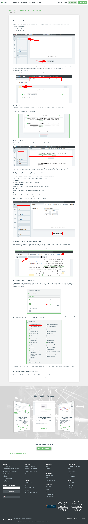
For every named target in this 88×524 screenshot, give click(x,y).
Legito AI (5, 476)
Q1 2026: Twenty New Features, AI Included (66, 417)
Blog (47, 477)
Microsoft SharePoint (50, 488)
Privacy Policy (29, 518)
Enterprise (48, 466)
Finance (26, 475)
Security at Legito (71, 476)
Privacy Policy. (37, 519)
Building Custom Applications (10, 471)
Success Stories (71, 471)
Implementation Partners (73, 475)
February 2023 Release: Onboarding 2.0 (22, 417)
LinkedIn (70, 518)
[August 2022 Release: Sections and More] (44, 49)
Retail (26, 485)
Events (69, 473)
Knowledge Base (49, 475)
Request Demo (72, 2)
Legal (26, 470)
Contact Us (70, 485)
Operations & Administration (31, 468)
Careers (69, 489)
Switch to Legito (6, 481)
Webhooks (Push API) (50, 494)
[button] (6, 417)
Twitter (83, 518)
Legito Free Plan (6, 475)
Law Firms (27, 489)
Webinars (70, 470)
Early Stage (48, 470)
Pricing (4, 480)
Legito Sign (6, 473)
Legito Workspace (6, 466)
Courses (70, 468)
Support (70, 484)
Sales (26, 473)
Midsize (48, 468)
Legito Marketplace (7, 478)
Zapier (47, 489)
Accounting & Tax (28, 490)
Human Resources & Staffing (31, 471)
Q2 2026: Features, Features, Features (44, 417)
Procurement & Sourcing (30, 466)
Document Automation (9, 470)
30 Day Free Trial (82, 2)
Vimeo (77, 518)
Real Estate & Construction (30, 484)
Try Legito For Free (44, 448)
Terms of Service (43, 521)
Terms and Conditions (29, 519)
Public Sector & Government (31, 492)
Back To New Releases (19, 454)
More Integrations (50, 496)
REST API (48, 491)
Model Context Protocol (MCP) (52, 493)
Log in (65, 2)
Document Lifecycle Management (11, 468)
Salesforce (48, 486)
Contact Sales (60, 2)
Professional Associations (30, 494)
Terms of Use (71, 487)
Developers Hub (49, 479)
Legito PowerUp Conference (74, 466)
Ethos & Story (71, 482)
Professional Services (29, 487)
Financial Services (28, 482)
